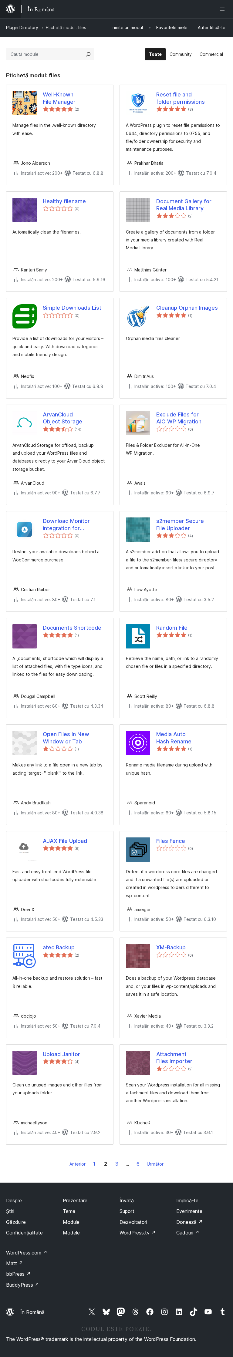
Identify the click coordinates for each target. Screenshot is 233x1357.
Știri (10, 1211)
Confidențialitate (24, 1233)
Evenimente (189, 1211)
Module (71, 1222)
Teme (69, 1211)
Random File (171, 628)
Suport (127, 1211)
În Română (32, 1312)
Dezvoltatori (133, 1222)
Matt (14, 1263)
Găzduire (16, 1222)
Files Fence (170, 841)
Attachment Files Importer (174, 1057)
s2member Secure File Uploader (180, 524)
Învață (127, 1200)
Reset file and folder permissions (180, 98)
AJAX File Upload (65, 841)
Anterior (77, 1164)
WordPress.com (26, 1253)
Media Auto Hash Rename (173, 737)
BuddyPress (22, 1285)
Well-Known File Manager (59, 98)
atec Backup (59, 947)
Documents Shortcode (72, 628)
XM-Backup (171, 947)
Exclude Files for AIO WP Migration (178, 418)
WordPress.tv (138, 1233)
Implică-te (187, 1200)
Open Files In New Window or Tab (66, 737)
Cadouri (187, 1233)
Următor (155, 1164)
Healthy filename (64, 201)
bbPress (18, 1274)
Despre (14, 1200)
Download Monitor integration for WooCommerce (66, 525)
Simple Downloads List (72, 308)
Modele (71, 1233)
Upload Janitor (61, 1054)
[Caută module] (88, 54)
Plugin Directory (22, 27)
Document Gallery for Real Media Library (183, 204)
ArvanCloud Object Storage (62, 418)
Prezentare (75, 1200)
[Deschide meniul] (223, 9)
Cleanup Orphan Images (187, 308)
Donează (189, 1222)
